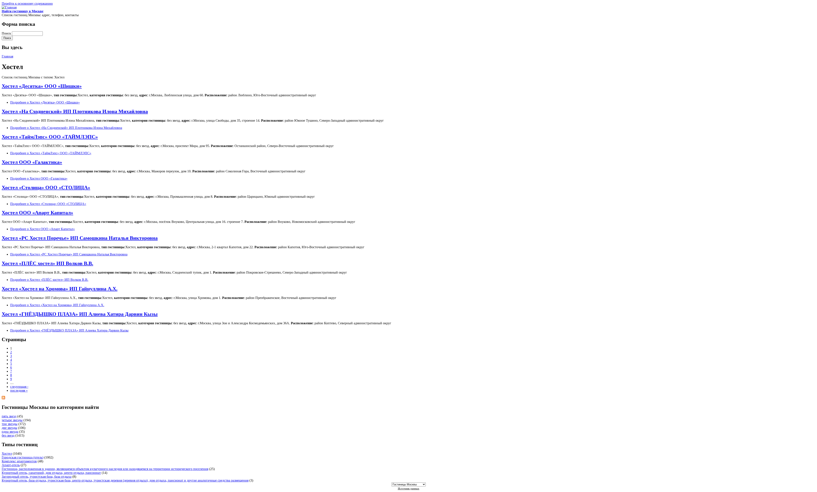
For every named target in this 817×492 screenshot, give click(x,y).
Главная (7, 56)
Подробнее (45, 102)
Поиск (7, 33)
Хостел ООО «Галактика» (32, 162)
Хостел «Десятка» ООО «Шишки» (42, 86)
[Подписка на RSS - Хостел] (3, 398)
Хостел (7, 453)
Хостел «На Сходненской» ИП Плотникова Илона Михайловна (75, 111)
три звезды (9, 424)
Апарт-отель (11, 465)
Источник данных (408, 488)
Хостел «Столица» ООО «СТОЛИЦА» (46, 187)
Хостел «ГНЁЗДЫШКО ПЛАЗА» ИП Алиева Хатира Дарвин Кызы (80, 314)
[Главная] (9, 7)
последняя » (19, 390)
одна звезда (10, 431)
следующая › (19, 386)
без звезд (8, 435)
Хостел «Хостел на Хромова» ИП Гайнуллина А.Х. (59, 288)
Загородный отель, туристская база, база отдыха (36, 476)
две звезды (9, 428)
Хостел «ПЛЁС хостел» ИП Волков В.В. (47, 263)
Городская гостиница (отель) (22, 457)
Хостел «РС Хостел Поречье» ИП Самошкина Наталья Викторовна (80, 238)
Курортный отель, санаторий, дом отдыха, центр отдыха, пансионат (51, 473)
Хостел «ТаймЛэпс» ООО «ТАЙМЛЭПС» (50, 137)
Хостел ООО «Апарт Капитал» (37, 212)
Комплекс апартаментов (19, 461)
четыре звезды (12, 420)
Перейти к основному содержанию (27, 3)
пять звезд (9, 416)
